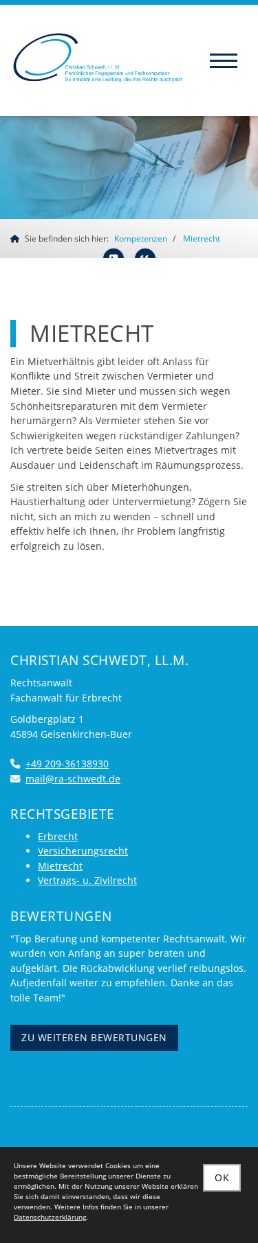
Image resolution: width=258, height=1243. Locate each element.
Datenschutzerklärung (50, 1217)
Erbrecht (58, 836)
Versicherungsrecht (83, 850)
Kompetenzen (140, 238)
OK (222, 1178)
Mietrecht (201, 238)
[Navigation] (224, 60)
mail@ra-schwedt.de (72, 778)
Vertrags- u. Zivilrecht (87, 880)
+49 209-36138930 (67, 763)
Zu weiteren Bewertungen (94, 1038)
